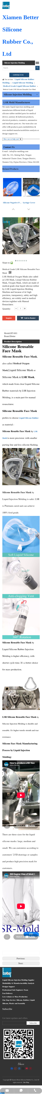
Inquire (9, 318)
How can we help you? (12, 139)
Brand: (7, 336)
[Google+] (15, 1068)
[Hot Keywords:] (37, 68)
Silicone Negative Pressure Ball (12, 203)
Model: (7, 333)
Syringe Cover (29, 203)
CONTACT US (18, 75)
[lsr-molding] (19, 1044)
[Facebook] (11, 1068)
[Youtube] (26, 1068)
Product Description (13, 341)
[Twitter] (22, 1068)
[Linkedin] (19, 1068)
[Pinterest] (30, 1068)
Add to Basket (29, 318)
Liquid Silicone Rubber (28, 418)
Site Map (26, 1082)
